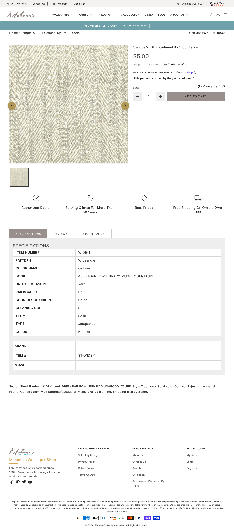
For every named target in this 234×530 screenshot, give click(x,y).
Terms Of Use (86, 474)
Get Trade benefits (175, 64)
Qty (136, 88)
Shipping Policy (87, 455)
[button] (63, 14)
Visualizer (79, 3)
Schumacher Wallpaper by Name (148, 483)
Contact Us (39, 3)
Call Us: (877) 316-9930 (207, 33)
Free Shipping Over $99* (190, 4)
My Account (194, 455)
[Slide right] (125, 106)
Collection (138, 474)
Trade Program (58, 3)
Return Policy (86, 468)
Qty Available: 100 (211, 86)
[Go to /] (21, 14)
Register (192, 468)
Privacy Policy (86, 461)
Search (136, 468)
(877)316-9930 (19, 3)
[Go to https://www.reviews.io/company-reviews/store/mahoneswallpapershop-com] (217, 4)
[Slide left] (12, 106)
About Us (138, 455)
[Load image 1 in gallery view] (19, 177)
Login (190, 461)
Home (13, 33)
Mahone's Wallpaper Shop (110, 525)
